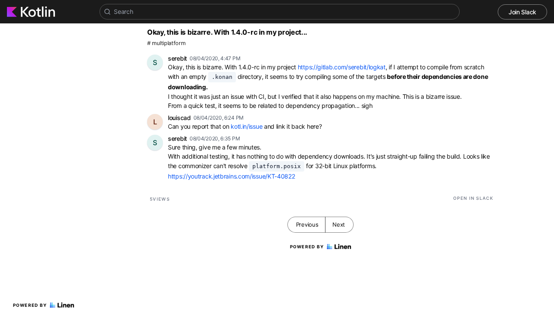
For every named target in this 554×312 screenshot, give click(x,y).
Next (338, 224)
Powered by (30, 305)
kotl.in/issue (246, 126)
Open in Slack (473, 198)
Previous (307, 224)
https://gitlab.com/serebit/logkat (342, 67)
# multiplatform (166, 43)
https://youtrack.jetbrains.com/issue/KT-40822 (231, 176)
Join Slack (522, 12)
